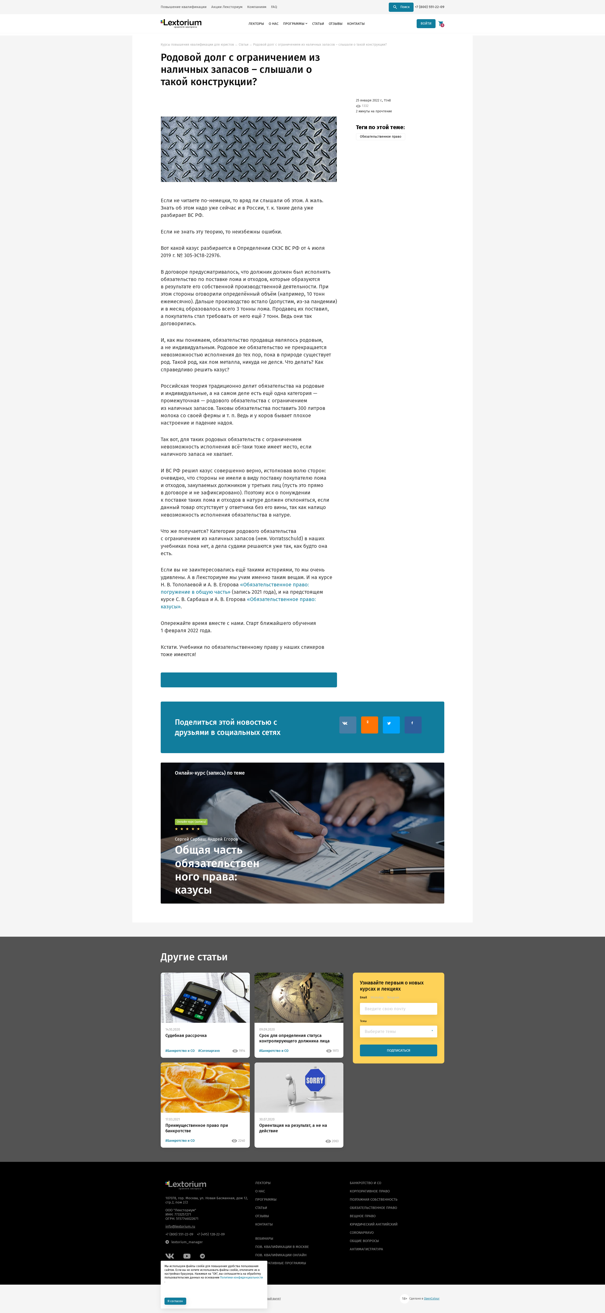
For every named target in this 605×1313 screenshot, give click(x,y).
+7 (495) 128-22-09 (211, 1234)
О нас (273, 24)
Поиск (405, 7)
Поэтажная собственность (374, 1199)
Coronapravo (362, 1232)
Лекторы (256, 24)
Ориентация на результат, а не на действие (293, 1128)
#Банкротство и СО (180, 1051)
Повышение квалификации (184, 7)
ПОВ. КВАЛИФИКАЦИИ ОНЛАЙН (281, 1255)
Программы (293, 24)
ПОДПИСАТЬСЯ (398, 1050)
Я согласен (175, 1301)
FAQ (274, 7)
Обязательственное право (380, 137)
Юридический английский (374, 1224)
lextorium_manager (187, 1242)
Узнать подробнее (249, 680)
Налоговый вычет (269, 1298)
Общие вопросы (364, 1241)
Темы (363, 1021)
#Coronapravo (209, 1051)
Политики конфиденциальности (241, 1277)
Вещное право (363, 1216)
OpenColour (432, 1298)
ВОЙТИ (426, 24)
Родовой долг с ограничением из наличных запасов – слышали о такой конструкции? (320, 45)
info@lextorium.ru (180, 1226)
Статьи (318, 24)
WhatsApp (377, 997)
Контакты (356, 24)
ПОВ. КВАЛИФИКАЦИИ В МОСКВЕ (282, 1247)
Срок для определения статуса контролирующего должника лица (294, 1038)
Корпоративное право (370, 1191)
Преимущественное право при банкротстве (196, 1128)
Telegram (393, 997)
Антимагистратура (366, 1249)
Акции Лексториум (226, 7)
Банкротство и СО (365, 1183)
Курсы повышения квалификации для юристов (197, 45)
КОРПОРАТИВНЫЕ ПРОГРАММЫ (280, 1263)
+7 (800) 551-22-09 (429, 7)
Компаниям (256, 7)
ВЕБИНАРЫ (264, 1238)
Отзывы (335, 24)
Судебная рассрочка (186, 1035)
